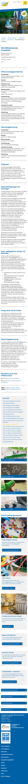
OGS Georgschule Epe (8, 414)
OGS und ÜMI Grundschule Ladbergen (12, 431)
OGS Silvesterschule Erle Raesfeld (11, 407)
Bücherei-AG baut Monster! (13, 378)
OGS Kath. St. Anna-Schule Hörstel (11, 437)
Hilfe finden (4, 751)
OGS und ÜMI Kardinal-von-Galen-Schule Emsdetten (13, 421)
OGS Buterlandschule (8, 441)
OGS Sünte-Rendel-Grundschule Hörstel (13, 435)
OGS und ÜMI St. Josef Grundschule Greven (13, 426)
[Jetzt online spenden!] (24, 14)
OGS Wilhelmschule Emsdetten (10, 424)
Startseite (3, 38)
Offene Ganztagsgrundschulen (13, 389)
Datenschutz (4, 771)
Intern (2, 773)
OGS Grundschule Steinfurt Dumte (11, 416)
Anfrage (14, 2)
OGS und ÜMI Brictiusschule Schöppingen (13, 412)
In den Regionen (5, 749)
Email (2, 62)
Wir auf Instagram (5, 776)
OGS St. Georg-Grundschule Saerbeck (12, 429)
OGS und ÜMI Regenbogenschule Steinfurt (13, 418)
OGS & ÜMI (10, 39)
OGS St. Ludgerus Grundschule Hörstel (12, 433)
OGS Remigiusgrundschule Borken (11, 405)
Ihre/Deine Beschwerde (7, 754)
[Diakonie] (5, 738)
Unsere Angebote (12, 38)
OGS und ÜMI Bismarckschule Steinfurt (12, 410)
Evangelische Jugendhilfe (7, 760)
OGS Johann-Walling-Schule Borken (12, 401)
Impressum (4, 768)
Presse (2, 762)
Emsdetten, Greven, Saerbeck (12, 387)
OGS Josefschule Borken (9, 403)
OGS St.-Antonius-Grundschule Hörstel (12, 439)
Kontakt (3, 765)
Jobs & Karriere (5, 757)
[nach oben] (25, 781)
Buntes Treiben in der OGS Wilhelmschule (11, 381)
